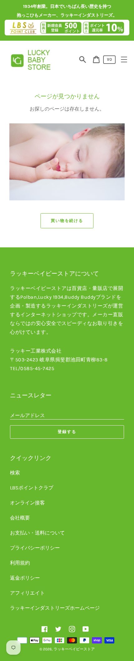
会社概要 (20, 518)
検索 (15, 473)
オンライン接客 (27, 503)
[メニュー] (124, 59)
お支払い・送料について (37, 533)
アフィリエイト (27, 593)
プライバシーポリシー (35, 548)
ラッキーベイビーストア (74, 649)
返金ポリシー (25, 578)
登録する (67, 431)
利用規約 (20, 563)
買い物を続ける (67, 220)
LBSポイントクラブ (31, 488)
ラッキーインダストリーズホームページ (55, 608)
